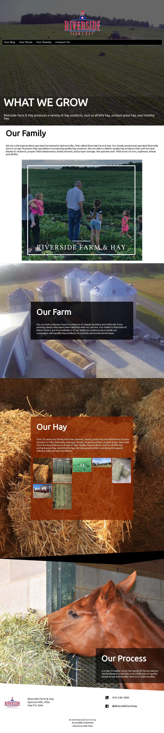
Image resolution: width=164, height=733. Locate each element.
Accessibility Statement (83, 722)
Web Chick (88, 726)
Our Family (44, 42)
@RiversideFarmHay (124, 705)
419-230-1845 (120, 697)
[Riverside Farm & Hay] (42, 470)
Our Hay (9, 42)
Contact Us (62, 42)
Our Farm (25, 42)
